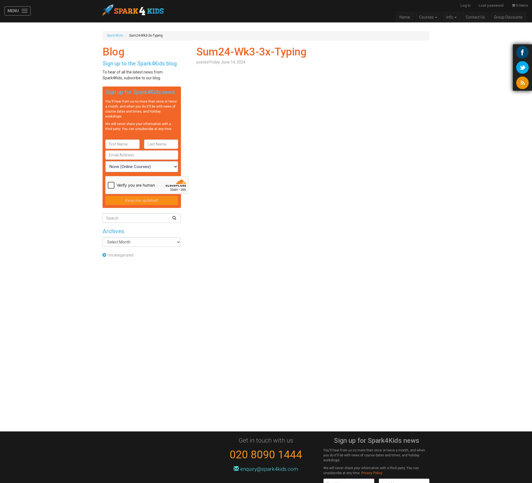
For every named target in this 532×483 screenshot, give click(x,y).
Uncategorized (120, 255)
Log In (465, 5)
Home (405, 17)
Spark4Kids (132, 11)
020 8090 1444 (266, 454)
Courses (426, 17)
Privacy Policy (115, 134)
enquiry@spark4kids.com (268, 469)
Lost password (491, 5)
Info (450, 17)
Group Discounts (508, 17)
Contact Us (475, 17)
